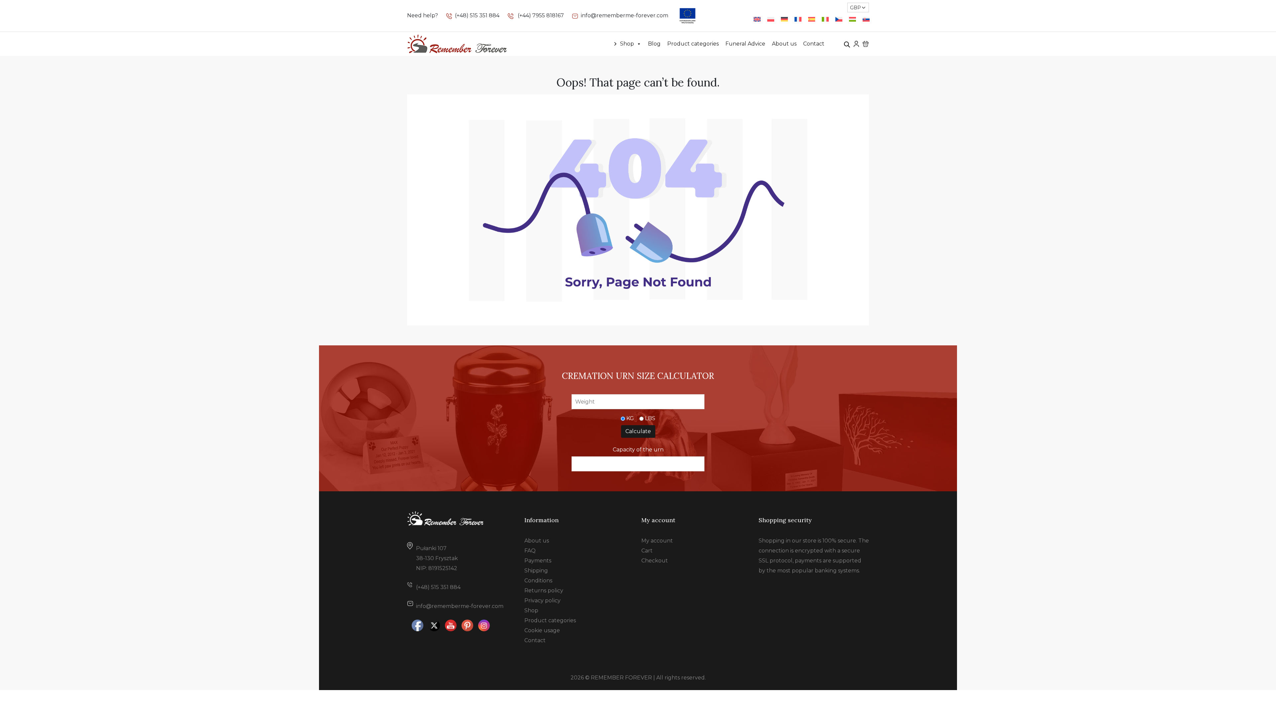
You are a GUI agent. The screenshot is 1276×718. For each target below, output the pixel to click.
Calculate (638, 431)
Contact (813, 44)
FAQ (530, 550)
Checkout (654, 560)
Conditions (538, 580)
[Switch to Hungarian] (852, 19)
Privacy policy (542, 600)
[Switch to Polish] (771, 19)
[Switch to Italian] (825, 19)
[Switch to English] (757, 19)
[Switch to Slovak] (866, 19)
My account (657, 541)
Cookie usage (542, 630)
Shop (627, 44)
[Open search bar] (847, 44)
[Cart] (865, 44)
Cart (647, 550)
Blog (654, 44)
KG (630, 418)
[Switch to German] (784, 19)
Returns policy (543, 590)
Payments (537, 560)
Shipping (536, 570)
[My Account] (856, 44)
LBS (650, 418)
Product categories (693, 44)
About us (784, 44)
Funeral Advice (745, 44)
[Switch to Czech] (839, 19)
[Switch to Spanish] (811, 19)
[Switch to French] (798, 19)
